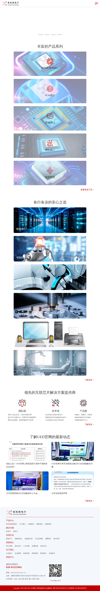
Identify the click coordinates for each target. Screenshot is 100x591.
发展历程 (26, 553)
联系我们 (43, 553)
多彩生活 (43, 546)
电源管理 (48, 524)
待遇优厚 (35, 546)
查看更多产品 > (87, 190)
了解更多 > (89, 380)
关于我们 (10, 550)
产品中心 (10, 520)
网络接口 (39, 524)
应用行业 (10, 535)
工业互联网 (39, 539)
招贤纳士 (10, 542)
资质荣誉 (35, 553)
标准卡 (8, 531)
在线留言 (52, 553)
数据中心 (9, 539)
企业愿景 (18, 553)
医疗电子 (57, 539)
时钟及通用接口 (11, 524)
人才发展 (26, 546)
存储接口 (31, 524)
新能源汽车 (29, 539)
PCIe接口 (22, 524)
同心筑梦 (9, 546)
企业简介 (9, 553)
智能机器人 (19, 539)
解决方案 (10, 528)
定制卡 (15, 531)
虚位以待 (18, 546)
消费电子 (48, 539)
